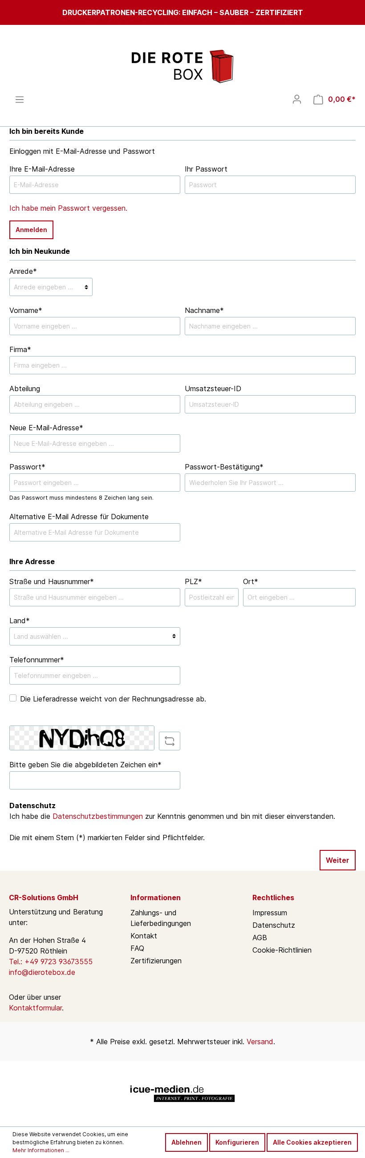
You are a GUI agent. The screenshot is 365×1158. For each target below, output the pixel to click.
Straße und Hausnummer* (51, 581)
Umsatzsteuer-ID (213, 388)
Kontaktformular (35, 1007)
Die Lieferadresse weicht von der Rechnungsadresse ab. (113, 698)
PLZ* (193, 581)
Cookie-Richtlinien (282, 950)
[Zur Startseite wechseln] (182, 66)
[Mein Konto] (297, 99)
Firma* (20, 349)
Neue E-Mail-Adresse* (46, 427)
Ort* (250, 581)
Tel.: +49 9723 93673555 (51, 961)
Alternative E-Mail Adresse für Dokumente (79, 516)
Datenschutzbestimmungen (98, 816)
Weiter (337, 860)
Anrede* (23, 271)
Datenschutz (273, 925)
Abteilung (24, 388)
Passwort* (27, 466)
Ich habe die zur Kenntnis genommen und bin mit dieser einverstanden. (172, 816)
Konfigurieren (237, 1142)
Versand (260, 1041)
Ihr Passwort (206, 168)
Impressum (269, 912)
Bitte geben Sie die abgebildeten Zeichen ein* (85, 764)
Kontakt (143, 935)
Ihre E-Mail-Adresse (42, 168)
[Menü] (19, 99)
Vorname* (25, 310)
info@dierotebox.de (42, 972)
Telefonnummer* (36, 659)
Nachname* (204, 310)
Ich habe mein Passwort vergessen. (68, 208)
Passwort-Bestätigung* (224, 466)
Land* (19, 620)
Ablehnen (186, 1142)
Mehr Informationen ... (40, 1150)
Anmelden (31, 229)
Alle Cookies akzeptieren (312, 1142)
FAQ (137, 948)
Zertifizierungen (156, 960)
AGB (259, 937)
